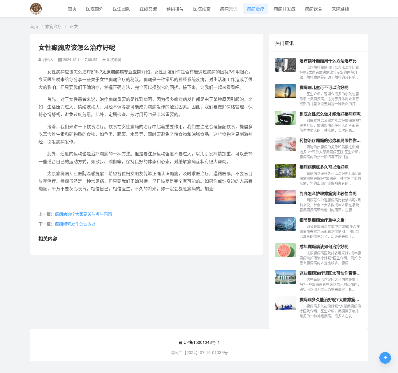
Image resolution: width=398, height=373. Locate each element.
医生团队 (121, 9)
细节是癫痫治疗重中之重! (323, 220)
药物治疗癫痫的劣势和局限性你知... (331, 140)
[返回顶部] (385, 358)
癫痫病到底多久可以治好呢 (324, 167)
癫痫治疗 (255, 9)
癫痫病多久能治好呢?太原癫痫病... (331, 299)
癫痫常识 (228, 9)
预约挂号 (175, 9)
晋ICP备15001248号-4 (199, 342)
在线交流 (148, 9)
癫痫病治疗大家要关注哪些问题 (83, 214)
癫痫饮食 (313, 9)
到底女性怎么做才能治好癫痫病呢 (330, 114)
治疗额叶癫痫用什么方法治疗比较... (331, 61)
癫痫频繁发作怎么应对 (75, 224)
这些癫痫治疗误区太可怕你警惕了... (331, 273)
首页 (72, 9)
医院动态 (202, 9)
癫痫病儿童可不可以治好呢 (324, 87)
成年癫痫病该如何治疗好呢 (324, 246)
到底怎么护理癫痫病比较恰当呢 (328, 193)
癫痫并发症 (284, 9)
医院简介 (94, 9)
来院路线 (340, 9)
